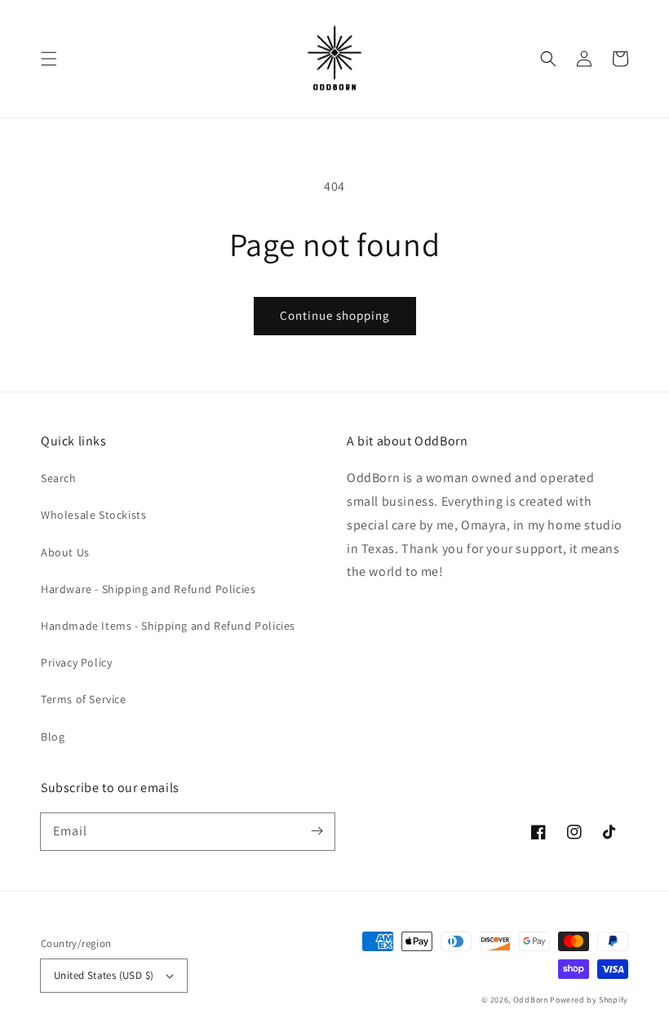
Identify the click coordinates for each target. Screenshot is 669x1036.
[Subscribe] (316, 831)
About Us (65, 552)
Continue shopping (335, 315)
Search (59, 478)
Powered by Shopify (589, 999)
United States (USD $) (103, 975)
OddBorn (530, 999)
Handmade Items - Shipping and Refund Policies (168, 625)
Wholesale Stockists (93, 514)
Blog (52, 736)
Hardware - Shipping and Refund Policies (148, 589)
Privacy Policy (76, 662)
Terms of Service (83, 699)
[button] (49, 59)
